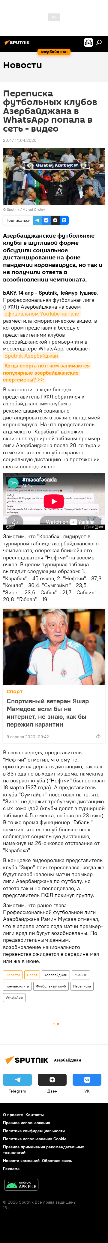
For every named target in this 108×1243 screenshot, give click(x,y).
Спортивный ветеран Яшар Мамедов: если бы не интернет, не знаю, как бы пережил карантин (48, 712)
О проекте (13, 1114)
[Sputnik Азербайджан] (18, 44)
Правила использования (26, 1122)
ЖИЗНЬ (80, 975)
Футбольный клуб (51, 986)
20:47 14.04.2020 (20, 140)
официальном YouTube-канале (41, 313)
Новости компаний (21, 1160)
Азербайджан (55, 975)
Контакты (35, 1114)
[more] (98, 736)
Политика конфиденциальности (34, 1130)
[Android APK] (21, 1185)
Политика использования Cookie (35, 1139)
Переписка (82, 986)
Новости (13, 975)
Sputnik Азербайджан (31, 355)
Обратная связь (57, 1160)
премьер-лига (17, 986)
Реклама (11, 1168)
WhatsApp (14, 997)
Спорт (15, 691)
